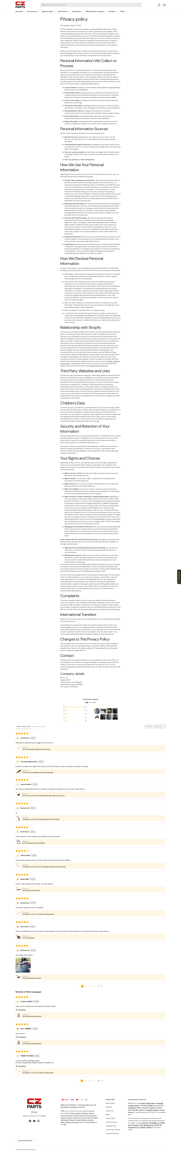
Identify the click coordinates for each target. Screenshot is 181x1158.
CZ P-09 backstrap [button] (28, 938)
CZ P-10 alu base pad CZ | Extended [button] (33, 843)
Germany (93, 1116)
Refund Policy (110, 1103)
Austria (72, 1113)
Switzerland (75, 1122)
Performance (63, 11)
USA (64, 1125)
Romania (84, 1120)
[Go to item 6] (103, 717)
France (87, 1116)
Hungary (69, 1118)
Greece (63, 1118)
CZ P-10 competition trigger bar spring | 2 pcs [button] (36, 749)
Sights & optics (47, 11)
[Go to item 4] (115, 711)
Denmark (69, 1116)
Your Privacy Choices (113, 1130)
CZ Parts (22, 1149)
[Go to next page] (102, 986)
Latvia (84, 1118)
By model (19, 11)
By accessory (32, 11)
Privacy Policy (110, 1118)
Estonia (75, 1116)
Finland (81, 1116)
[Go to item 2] (103, 711)
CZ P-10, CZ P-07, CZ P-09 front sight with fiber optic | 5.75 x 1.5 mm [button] (43, 795)
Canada (91, 1113)
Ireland (75, 1118)
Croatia (63, 1116)
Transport (112, 11)
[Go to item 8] (115, 717)
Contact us (109, 1111)
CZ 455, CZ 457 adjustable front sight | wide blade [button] (37, 772)
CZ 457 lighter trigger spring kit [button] (31, 1016)
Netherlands (65, 1120)
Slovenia (91, 1120)
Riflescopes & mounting (95, 11)
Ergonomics (76, 11)
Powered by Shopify (30, 1149)
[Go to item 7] (109, 717)
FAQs (107, 1115)
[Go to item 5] (97, 717)
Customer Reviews (112, 1133)
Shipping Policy (111, 1126)
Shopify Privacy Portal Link (98, 366)
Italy (79, 1118)
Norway (72, 1120)
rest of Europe (90, 1122)
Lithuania (90, 1118)
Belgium (79, 1113)
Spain (63, 1122)
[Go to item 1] (97, 711)
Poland (78, 1120)
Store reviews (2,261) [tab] (38, 726)
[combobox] (91, 5)
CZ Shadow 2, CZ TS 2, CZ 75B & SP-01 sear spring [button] (37, 1072)
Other (122, 11)
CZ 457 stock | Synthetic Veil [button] (31, 890)
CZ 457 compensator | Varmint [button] (31, 978)
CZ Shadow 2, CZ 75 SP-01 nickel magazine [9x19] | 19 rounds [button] (40, 819)
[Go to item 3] (109, 711)
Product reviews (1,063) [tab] (23, 726)
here (81, 300)
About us (109, 1107)
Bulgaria (85, 1113)
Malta (96, 1118)
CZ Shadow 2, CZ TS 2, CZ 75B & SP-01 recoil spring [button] (38, 914)
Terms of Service (111, 1122)
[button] (164, 5)
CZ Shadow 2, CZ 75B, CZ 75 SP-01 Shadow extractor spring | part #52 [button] (44, 866)
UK (81, 1122)
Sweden (68, 1122)
